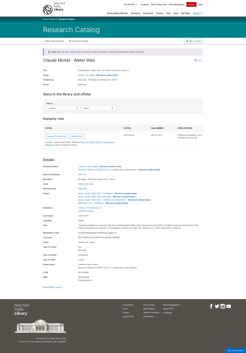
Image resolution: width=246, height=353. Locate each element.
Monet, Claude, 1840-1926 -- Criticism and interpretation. (102, 200)
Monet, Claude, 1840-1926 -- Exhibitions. (95, 193)
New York (82, 174)
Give (176, 13)
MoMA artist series (86, 184)
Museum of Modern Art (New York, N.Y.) (95, 170)
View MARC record (52, 287)
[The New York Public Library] (54, 8)
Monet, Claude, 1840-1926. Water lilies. (94, 196)
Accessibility (128, 305)
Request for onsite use (56, 136)
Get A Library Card (159, 4)
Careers (126, 312)
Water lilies (82, 189)
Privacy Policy (149, 305)
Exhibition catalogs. (86, 211)
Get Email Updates (176, 4)
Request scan (77, 136)
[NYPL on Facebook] (211, 306)
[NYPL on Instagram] (222, 306)
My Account (129, 4)
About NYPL (168, 309)
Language (167, 312)
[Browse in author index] (107, 75)
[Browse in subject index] (126, 193)
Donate (191, 4)
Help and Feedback (236, 350)
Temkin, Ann (83, 75)
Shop (201, 4)
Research (135, 13)
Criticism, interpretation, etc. (90, 208)
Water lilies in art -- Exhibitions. (91, 203)
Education (148, 13)
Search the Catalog (54, 41)
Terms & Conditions (151, 312)
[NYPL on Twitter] (216, 306)
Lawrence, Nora (84, 166)
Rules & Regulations (171, 305)
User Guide (69, 52)
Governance (148, 316)
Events (159, 13)
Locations (145, 4)
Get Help (185, 13)
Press (125, 309)
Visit (168, 13)
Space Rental (128, 316)
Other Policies (149, 309)
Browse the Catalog (78, 41)
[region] (123, 136)
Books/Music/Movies (117, 13)
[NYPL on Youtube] (228, 306)
